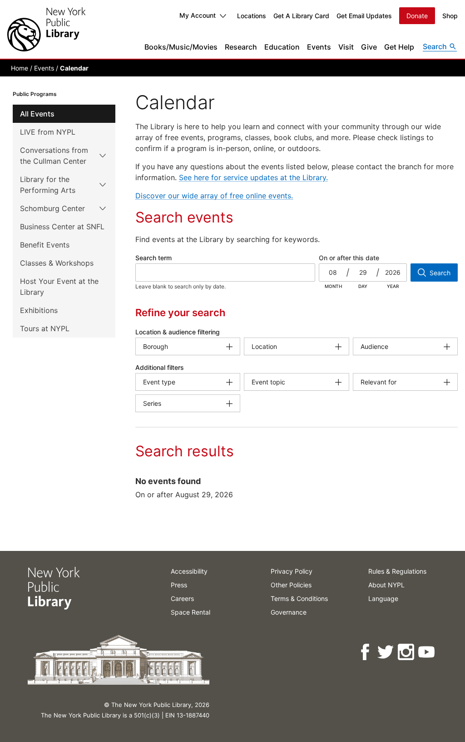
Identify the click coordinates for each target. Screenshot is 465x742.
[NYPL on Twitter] (386, 652)
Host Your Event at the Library (59, 287)
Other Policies (291, 585)
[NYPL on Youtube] (427, 652)
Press (179, 585)
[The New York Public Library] (46, 29)
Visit (346, 46)
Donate (417, 16)
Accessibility (189, 571)
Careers (182, 598)
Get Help (399, 46)
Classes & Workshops (57, 263)
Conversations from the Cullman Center (54, 156)
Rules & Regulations (397, 571)
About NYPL (386, 585)
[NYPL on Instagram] (407, 652)
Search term (153, 258)
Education (282, 46)
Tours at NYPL (44, 328)
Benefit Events (44, 244)
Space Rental (190, 612)
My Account (197, 15)
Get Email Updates (364, 16)
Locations (251, 16)
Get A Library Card (301, 16)
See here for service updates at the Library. (253, 177)
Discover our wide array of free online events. (214, 195)
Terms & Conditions (299, 598)
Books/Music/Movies (181, 46)
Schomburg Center (52, 208)
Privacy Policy (291, 571)
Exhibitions (39, 310)
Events (319, 46)
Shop (450, 16)
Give (369, 46)
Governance (289, 612)
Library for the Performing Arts (47, 185)
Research (241, 46)
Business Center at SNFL (62, 226)
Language (383, 598)
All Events (37, 113)
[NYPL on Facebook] (366, 652)
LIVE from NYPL (47, 131)
